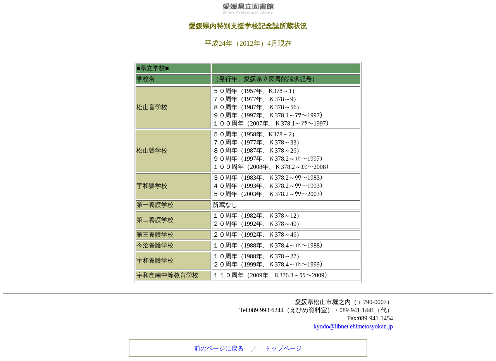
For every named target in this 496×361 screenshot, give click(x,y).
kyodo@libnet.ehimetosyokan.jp (353, 326)
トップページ (283, 348)
